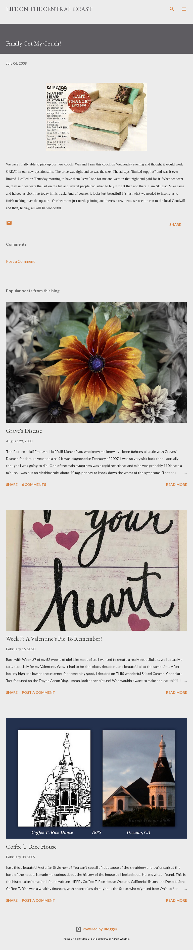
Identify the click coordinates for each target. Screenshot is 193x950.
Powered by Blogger (99, 929)
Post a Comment (20, 261)
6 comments (34, 484)
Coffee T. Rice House (31, 846)
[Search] (172, 9)
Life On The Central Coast (49, 9)
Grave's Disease (24, 431)
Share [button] (175, 224)
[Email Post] (9, 224)
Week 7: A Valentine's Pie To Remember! (54, 638)
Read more (176, 484)
